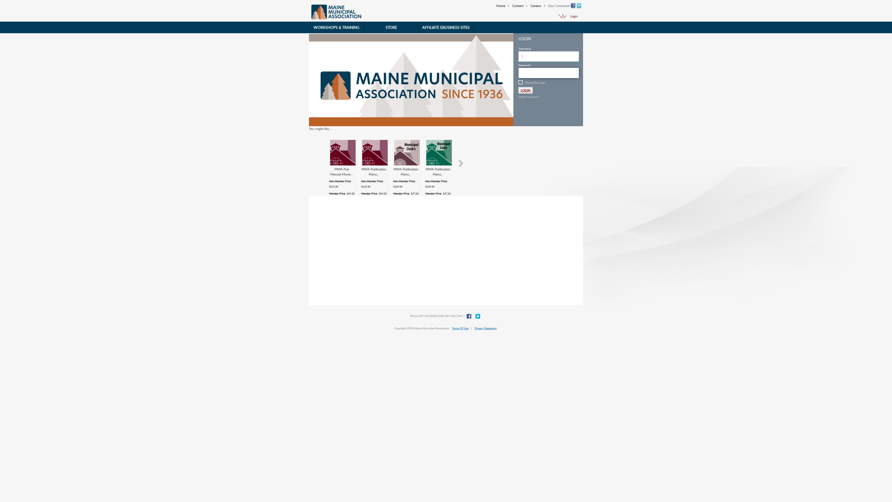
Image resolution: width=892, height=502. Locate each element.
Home (500, 5)
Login (574, 16)
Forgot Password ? (528, 97)
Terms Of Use (460, 328)
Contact (518, 5)
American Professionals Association (358, 12)
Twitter (579, 6)
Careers (536, 5)
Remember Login (535, 82)
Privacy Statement (486, 328)
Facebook (573, 6)
